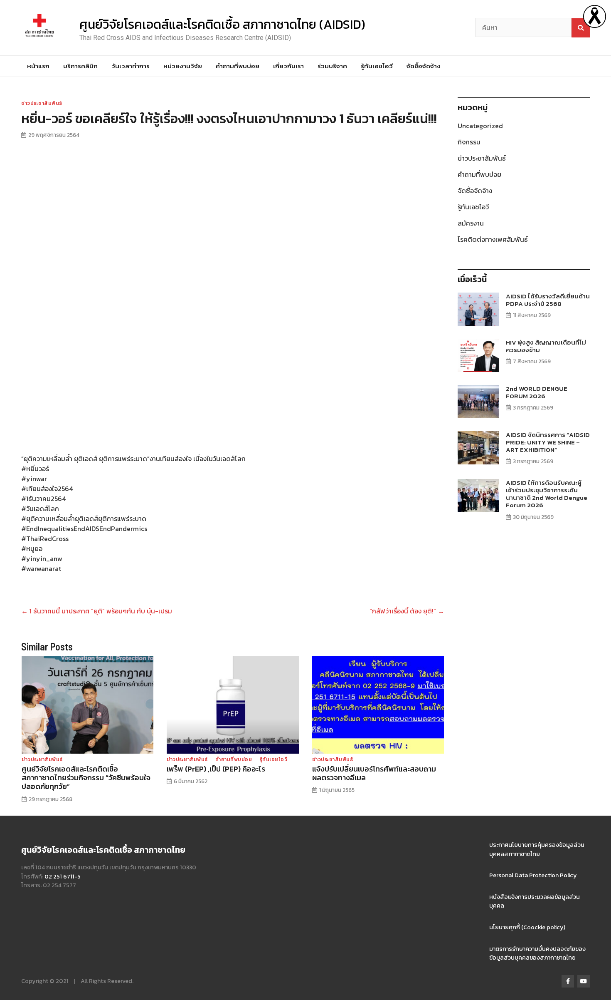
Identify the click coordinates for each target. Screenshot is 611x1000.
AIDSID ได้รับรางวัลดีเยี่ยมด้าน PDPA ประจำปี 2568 (548, 299)
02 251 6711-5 (62, 876)
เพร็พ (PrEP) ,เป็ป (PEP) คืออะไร (216, 769)
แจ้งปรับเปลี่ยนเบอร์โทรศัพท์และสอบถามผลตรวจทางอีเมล (374, 773)
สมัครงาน (471, 223)
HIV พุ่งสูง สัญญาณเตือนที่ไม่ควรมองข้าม (546, 346)
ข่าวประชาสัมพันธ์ (41, 103)
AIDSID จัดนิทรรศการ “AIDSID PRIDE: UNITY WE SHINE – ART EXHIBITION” (548, 442)
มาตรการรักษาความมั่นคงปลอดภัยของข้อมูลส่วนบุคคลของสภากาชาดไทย (537, 953)
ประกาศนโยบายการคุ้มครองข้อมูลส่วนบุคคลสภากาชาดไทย (536, 849)
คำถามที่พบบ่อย (237, 66)
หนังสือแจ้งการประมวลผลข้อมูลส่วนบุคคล (534, 901)
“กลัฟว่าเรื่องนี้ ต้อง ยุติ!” (407, 611)
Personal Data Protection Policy (533, 875)
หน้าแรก (38, 66)
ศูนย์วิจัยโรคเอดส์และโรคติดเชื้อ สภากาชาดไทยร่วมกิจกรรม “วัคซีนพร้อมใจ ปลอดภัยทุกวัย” (86, 778)
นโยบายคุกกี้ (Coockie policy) (527, 927)
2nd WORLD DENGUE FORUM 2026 (536, 392)
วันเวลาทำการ (130, 66)
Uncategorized (480, 126)
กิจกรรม (469, 142)
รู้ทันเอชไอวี (377, 66)
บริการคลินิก (80, 66)
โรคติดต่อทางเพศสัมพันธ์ (493, 239)
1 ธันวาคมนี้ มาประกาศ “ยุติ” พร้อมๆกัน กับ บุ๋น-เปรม (96, 611)
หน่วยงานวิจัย (182, 66)
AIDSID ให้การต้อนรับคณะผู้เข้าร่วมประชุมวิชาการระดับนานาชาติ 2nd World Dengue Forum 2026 (546, 494)
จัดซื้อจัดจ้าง (424, 66)
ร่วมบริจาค (332, 66)
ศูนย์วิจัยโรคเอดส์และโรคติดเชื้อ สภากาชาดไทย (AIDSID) (222, 24)
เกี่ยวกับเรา (288, 66)
